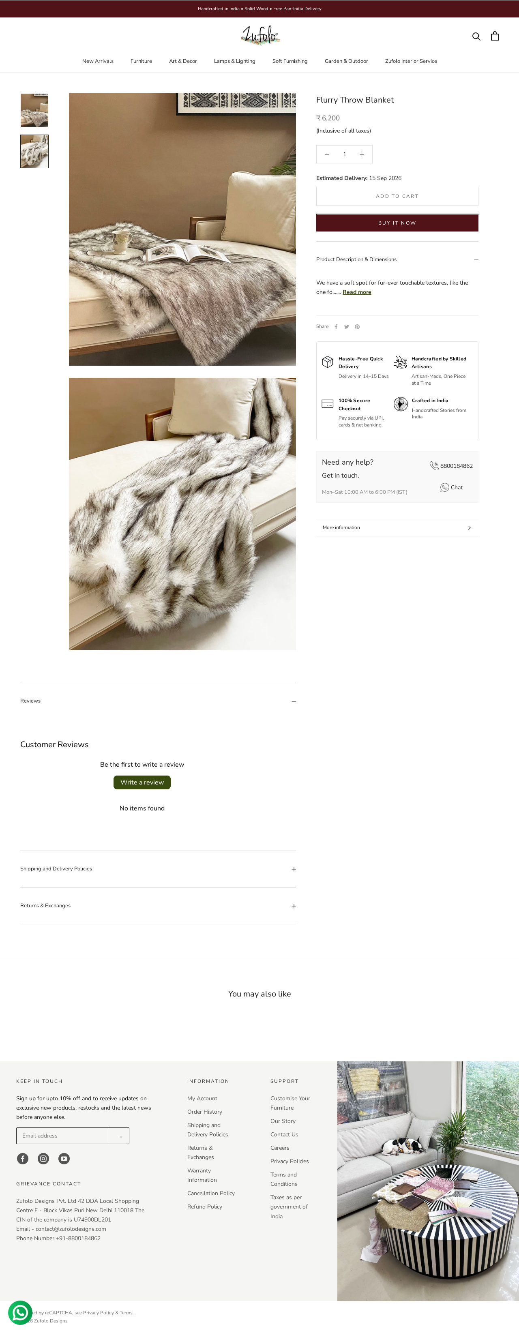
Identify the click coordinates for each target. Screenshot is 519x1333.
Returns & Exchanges (45, 905)
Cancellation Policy (211, 1193)
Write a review (142, 782)
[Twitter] (346, 326)
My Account (202, 1098)
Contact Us (284, 1134)
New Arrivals (98, 61)
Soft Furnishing (290, 61)
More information (341, 527)
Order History (204, 1112)
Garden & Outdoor (346, 61)
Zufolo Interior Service (411, 61)
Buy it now (397, 223)
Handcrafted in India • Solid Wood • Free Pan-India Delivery (260, 9)
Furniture (141, 61)
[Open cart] (495, 36)
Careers (280, 1148)
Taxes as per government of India (289, 1207)
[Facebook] (336, 326)
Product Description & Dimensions (356, 260)
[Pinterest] (357, 326)
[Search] (476, 36)
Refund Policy (204, 1207)
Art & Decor (183, 61)
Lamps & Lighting (234, 61)
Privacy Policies (289, 1161)
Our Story (283, 1121)
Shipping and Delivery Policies (56, 868)
